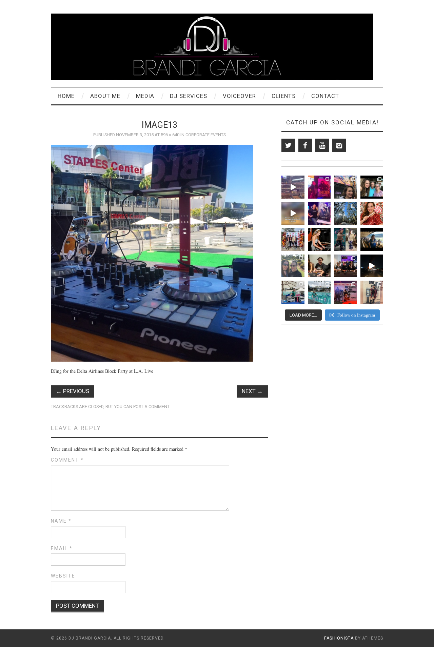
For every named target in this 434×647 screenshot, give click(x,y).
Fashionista (339, 638)
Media (145, 96)
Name (61, 521)
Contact (325, 96)
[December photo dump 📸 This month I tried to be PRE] (345, 213)
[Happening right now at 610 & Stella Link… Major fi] (371, 266)
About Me (105, 96)
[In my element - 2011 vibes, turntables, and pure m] (319, 239)
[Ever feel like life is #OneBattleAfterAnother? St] (371, 292)
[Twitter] (288, 145)
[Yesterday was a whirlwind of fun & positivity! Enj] (292, 292)
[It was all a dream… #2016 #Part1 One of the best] (371, 187)
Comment (67, 460)
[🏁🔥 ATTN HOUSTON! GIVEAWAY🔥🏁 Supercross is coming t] (292, 213)
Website (63, 576)
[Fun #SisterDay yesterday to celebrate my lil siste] (292, 266)
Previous (72, 391)
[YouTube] (322, 145)
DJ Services (188, 96)
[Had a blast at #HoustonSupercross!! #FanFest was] (292, 187)
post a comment (151, 406)
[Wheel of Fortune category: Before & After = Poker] (319, 266)
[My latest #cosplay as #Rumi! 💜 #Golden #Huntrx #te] (345, 239)
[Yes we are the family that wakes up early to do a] (292, 239)
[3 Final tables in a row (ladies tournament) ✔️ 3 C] (345, 266)
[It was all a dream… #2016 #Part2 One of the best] (345, 187)
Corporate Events (205, 134)
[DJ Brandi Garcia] (212, 46)
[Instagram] (339, 145)
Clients (284, 96)
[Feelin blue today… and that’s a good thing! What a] (371, 239)
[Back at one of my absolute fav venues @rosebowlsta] (319, 292)
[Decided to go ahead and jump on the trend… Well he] (371, 213)
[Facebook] (305, 145)
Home (66, 96)
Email (62, 548)
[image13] (152, 252)
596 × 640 (170, 134)
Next (252, 391)
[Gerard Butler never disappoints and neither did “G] (319, 213)
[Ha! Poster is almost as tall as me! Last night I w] (345, 292)
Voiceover (239, 96)
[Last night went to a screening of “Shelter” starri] (319, 187)
